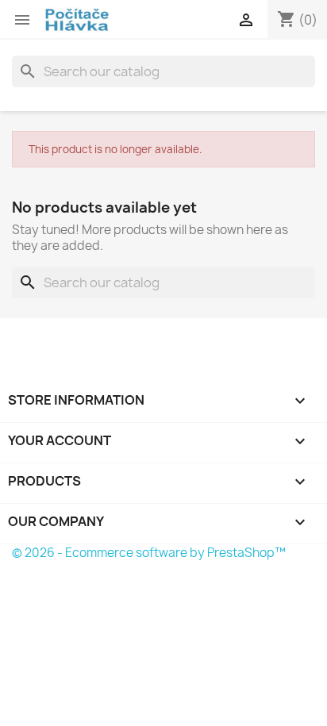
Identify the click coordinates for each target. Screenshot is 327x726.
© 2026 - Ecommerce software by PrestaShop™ (149, 552)
